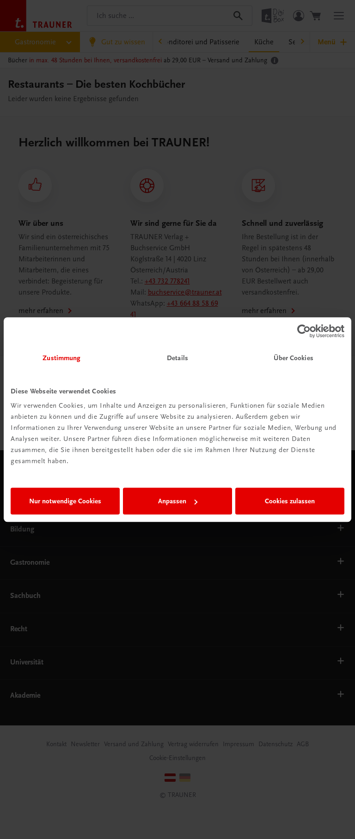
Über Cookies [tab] (293, 358)
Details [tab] (177, 358)
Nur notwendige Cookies (65, 501)
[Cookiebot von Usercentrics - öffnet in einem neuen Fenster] (303, 331)
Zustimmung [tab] (61, 358)
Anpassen (172, 501)
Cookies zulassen (290, 501)
